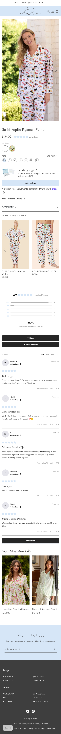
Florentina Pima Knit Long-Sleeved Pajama (23, 609)
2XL (36, 160)
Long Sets (8, 677)
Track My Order (41, 701)
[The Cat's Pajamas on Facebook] (27, 711)
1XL (31, 160)
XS (4, 160)
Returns (7, 701)
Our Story (8, 694)
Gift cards (38, 680)
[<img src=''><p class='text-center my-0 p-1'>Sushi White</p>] (5, 148)
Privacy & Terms (30, 718)
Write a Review (35, 345)
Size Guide (52, 156)
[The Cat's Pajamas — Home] (30, 10)
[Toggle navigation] (3, 11)
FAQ (5, 697)
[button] (48, 11)
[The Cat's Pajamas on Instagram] (33, 711)
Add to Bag (30, 183)
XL (26, 160)
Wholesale (39, 694)
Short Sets (38, 677)
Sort (42, 354)
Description (9, 207)
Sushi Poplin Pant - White (44, 271)
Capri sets (8, 680)
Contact (37, 697)
